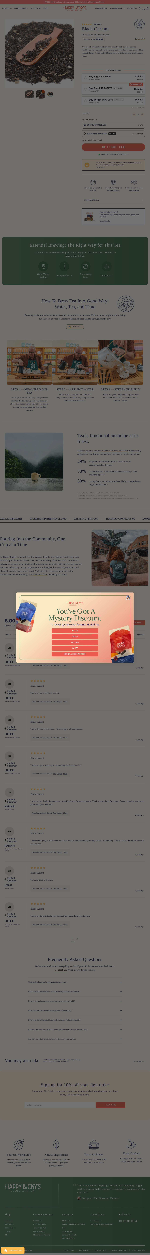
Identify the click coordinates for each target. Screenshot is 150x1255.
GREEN (75, 636)
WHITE (75, 648)
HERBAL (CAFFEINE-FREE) (75, 654)
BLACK (75, 631)
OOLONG (75, 642)
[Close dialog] (128, 598)
